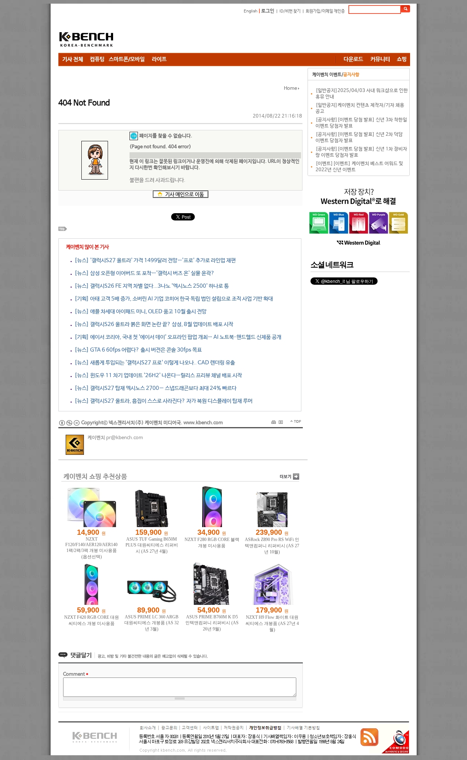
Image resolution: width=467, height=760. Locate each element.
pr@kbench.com (124, 438)
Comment (75, 674)
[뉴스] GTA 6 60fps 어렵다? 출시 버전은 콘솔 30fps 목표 (137, 350)
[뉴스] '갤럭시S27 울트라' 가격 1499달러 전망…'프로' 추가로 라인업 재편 (154, 260)
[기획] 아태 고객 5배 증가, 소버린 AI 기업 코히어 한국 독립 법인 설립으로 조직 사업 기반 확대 (172, 299)
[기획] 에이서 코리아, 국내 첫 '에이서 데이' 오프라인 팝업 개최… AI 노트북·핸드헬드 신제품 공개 (176, 337)
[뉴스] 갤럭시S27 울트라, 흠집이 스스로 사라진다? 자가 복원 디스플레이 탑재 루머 (162, 401)
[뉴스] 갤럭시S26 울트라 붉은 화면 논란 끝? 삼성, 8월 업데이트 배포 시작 (152, 324)
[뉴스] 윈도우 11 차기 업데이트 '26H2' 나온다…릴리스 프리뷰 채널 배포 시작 (157, 375)
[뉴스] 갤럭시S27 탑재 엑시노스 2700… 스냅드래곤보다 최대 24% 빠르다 (154, 388)
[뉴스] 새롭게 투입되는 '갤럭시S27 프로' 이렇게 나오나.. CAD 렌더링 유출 (153, 363)
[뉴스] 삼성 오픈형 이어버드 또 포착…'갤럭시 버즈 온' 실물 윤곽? (143, 273)
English (251, 11)
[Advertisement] (277, 34)
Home (290, 88)
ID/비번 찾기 (290, 11)
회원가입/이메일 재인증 (325, 11)
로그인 (267, 11)
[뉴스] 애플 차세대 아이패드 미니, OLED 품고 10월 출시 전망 (139, 311)
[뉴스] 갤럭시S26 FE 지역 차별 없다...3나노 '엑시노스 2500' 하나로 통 (150, 286)
